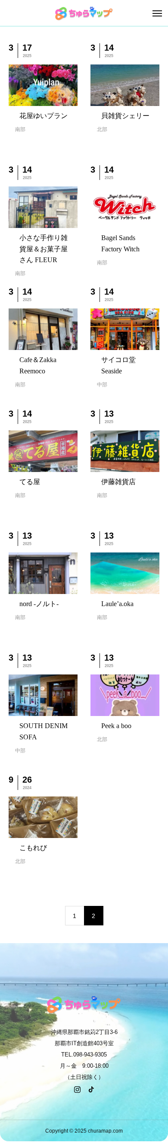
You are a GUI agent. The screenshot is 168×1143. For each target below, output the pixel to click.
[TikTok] (91, 1089)
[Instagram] (77, 1089)
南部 (20, 129)
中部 (102, 385)
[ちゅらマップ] (84, 13)
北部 (102, 129)
